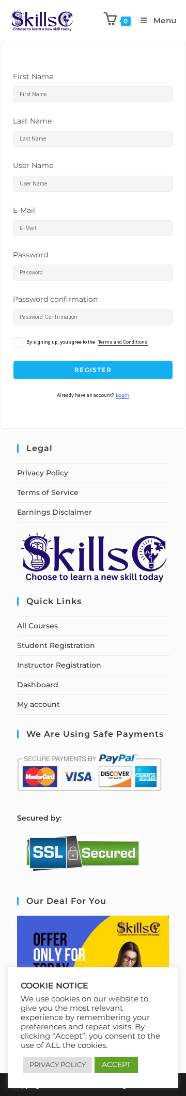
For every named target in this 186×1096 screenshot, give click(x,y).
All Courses (37, 625)
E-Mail (24, 210)
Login (122, 395)
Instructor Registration (59, 665)
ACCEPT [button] (116, 1064)
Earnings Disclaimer (54, 512)
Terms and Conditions (123, 342)
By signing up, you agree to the (87, 342)
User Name (33, 165)
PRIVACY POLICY (57, 1064)
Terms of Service (48, 492)
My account (38, 704)
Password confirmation (55, 299)
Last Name (32, 121)
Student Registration (56, 645)
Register (93, 370)
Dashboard (37, 684)
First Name (33, 76)
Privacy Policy (42, 472)
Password (30, 254)
